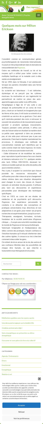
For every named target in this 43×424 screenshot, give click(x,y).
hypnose (21, 67)
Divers (4, 361)
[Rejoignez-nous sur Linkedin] (19, 2)
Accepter (21, 405)
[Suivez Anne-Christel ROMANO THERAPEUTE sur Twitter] (15, 2)
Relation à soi (7, 374)
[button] (39, 379)
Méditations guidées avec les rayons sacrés (18, 318)
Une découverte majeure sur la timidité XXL (18, 323)
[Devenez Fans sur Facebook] (6, 2)
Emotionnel (6, 365)
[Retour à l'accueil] (21, 8)
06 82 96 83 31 (19, 279)
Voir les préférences (22, 418)
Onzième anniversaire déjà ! (12, 328)
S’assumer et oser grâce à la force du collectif (18, 340)
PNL (25, 159)
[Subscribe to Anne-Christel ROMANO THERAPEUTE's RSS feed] (3, 2)
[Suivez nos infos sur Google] (11, 2)
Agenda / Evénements (10, 356)
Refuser (21, 412)
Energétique (6, 370)
